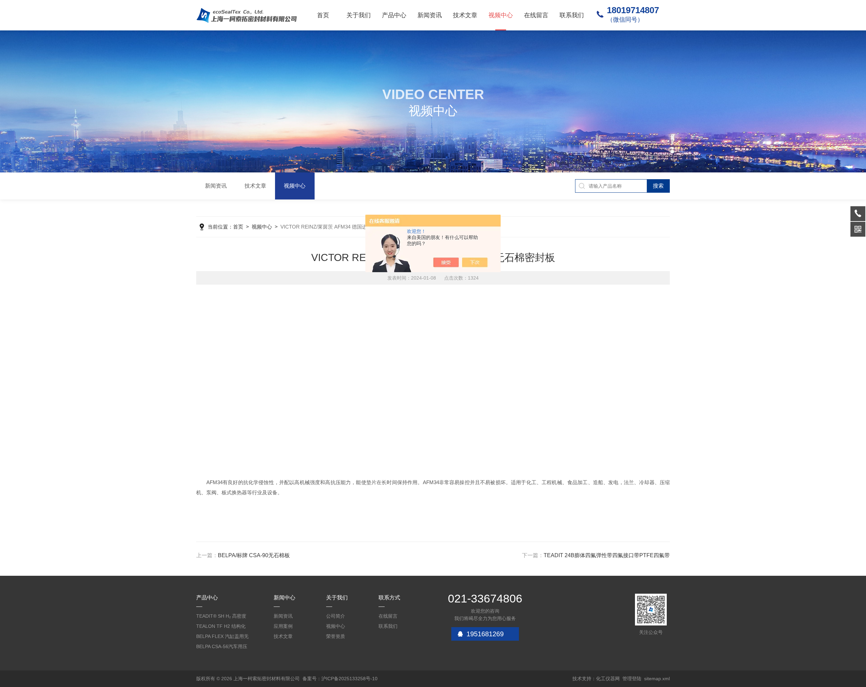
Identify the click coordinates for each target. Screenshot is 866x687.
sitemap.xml (657, 678)
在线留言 (536, 15)
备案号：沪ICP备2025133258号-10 (340, 678)
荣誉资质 (335, 636)
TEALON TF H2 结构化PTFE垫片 (221, 627)
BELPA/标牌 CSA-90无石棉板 (254, 555)
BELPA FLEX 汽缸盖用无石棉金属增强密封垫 (222, 637)
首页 (323, 15)
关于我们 (358, 15)
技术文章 (465, 15)
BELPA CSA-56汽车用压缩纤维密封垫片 (221, 648)
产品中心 (394, 15)
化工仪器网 (608, 678)
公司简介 (335, 616)
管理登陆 (631, 678)
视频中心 (500, 15)
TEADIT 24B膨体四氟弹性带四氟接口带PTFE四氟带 (607, 555)
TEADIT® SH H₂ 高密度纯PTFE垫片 (221, 617)
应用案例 (283, 626)
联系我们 (572, 15)
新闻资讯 (429, 15)
